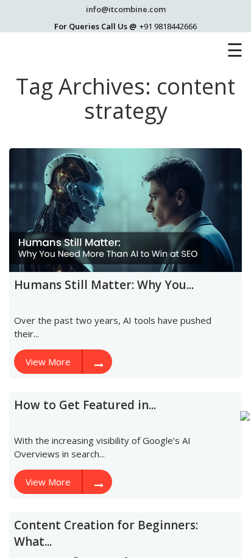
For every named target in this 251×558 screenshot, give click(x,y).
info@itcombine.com (126, 9)
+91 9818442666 (168, 26)
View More (48, 362)
